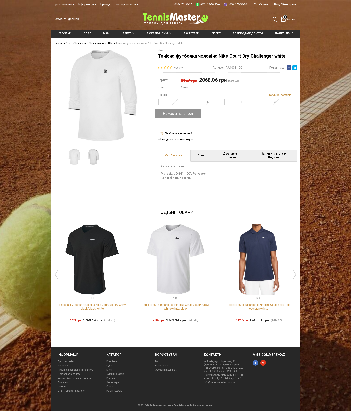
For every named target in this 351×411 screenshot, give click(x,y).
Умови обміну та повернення (74, 378)
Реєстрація (289, 4)
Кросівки (111, 361)
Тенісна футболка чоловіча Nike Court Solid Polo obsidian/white (258, 306)
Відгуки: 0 (179, 67)
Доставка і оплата (230, 155)
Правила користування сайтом (75, 369)
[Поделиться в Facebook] (289, 67)
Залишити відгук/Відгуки (273, 155)
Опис (201, 155)
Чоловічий (80, 43)
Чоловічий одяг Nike (101, 43)
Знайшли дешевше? (178, 133)
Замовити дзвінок (66, 19)
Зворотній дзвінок (165, 369)
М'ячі (109, 369)
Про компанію (63, 4)
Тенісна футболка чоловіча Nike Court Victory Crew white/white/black (175, 306)
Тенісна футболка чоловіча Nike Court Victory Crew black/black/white (92, 306)
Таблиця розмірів (280, 94)
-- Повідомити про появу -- (175, 139)
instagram (263, 363)
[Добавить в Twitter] (294, 67)
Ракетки (111, 378)
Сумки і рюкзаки (115, 374)
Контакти (63, 365)
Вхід (277, 4)
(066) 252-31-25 (183, 4)
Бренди (105, 4)
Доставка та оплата (69, 374)
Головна (59, 43)
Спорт (109, 386)
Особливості (174, 155)
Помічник (63, 382)
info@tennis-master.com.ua (219, 382)
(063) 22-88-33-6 (210, 4)
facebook (255, 363)
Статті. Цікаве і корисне (71, 390)
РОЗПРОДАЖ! (114, 390)
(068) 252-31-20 (238, 4)
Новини (62, 386)
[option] (74, 157)
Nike (160, 50)
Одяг (69, 43)
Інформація (86, 4)
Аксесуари (112, 382)
